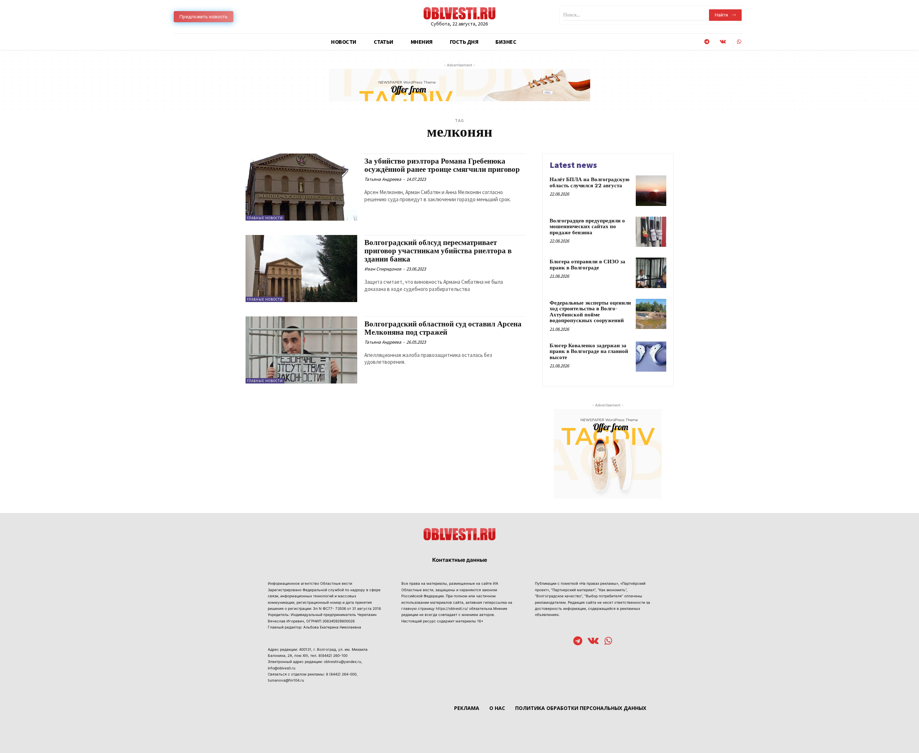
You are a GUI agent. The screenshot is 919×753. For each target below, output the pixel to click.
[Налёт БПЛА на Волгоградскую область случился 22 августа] (651, 190)
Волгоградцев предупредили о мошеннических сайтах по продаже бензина (587, 226)
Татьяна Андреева (382, 179)
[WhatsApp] (739, 42)
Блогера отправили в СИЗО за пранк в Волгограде (587, 264)
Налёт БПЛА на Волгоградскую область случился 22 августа (589, 182)
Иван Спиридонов (382, 269)
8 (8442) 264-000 (341, 674)
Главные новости (265, 218)
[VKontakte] (723, 42)
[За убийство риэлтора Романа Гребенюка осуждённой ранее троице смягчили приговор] (301, 187)
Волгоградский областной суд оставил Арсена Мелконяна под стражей (443, 328)
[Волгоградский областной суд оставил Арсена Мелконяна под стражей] (301, 349)
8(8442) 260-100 (332, 655)
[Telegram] (706, 42)
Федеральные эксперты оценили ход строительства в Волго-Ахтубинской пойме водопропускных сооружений (590, 312)
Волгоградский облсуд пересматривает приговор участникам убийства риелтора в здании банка (438, 251)
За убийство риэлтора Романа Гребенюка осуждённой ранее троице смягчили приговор (442, 165)
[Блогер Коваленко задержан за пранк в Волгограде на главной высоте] (651, 357)
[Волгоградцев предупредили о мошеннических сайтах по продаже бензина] (651, 232)
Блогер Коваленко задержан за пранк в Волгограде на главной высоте (589, 351)
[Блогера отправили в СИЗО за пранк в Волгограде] (651, 273)
